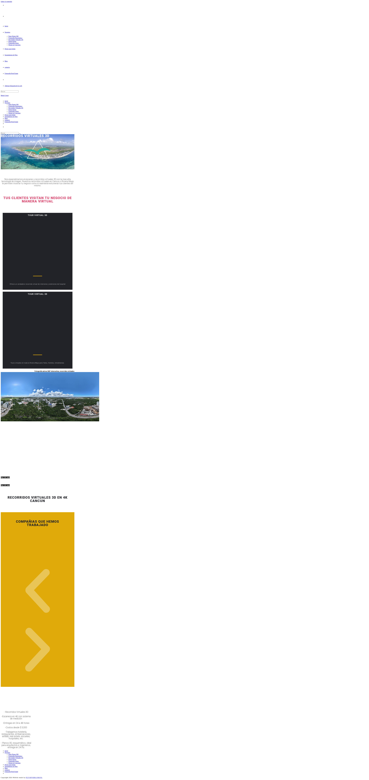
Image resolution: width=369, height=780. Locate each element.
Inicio (6, 101)
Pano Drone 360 (13, 104)
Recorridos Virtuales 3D (15, 108)
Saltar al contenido (6, 1)
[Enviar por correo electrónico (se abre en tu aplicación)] (5, 5)
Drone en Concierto (14, 113)
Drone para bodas (10, 115)
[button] (37, 591)
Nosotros (7, 103)
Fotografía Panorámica (15, 106)
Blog (6, 118)
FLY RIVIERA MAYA (34, 777)
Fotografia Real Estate (11, 122)
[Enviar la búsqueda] (19, 133)
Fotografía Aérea (13, 111)
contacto (7, 120)
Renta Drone (12, 110)
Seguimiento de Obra (11, 116)
